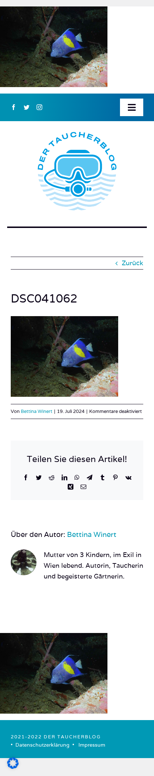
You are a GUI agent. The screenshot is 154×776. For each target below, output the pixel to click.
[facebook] (13, 107)
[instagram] (39, 107)
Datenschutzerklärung (42, 745)
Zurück (132, 263)
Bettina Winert (36, 411)
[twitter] (26, 107)
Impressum (91, 745)
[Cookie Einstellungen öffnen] (13, 766)
